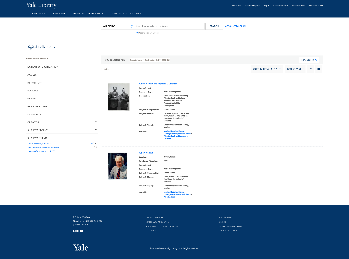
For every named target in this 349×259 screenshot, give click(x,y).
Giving (222, 222)
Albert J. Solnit (146, 153)
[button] (214, 26)
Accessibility (225, 217)
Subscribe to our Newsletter (162, 226)
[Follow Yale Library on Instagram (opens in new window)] (77, 231)
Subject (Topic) (37, 130)
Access (32, 74)
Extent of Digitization (42, 66)
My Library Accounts (157, 222)
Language (34, 114)
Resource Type (37, 106)
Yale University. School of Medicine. (43, 147)
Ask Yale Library (280, 5)
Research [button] (37, 13)
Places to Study (316, 5)
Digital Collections (40, 47)
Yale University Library (48, 5)
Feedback (151, 231)
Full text (155, 33)
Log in (266, 5)
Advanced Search (236, 26)
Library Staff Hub (228, 231)
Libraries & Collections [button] (87, 13)
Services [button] (58, 13)
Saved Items (236, 5)
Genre (31, 98)
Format (32, 90)
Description (143, 33)
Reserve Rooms (298, 5)
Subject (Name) (38, 138)
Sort (266, 69)
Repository (35, 82)
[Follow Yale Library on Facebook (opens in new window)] (74, 231)
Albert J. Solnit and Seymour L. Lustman (158, 83)
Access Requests (252, 5)
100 (294, 69)
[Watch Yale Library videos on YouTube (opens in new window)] (81, 231)
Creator (33, 122)
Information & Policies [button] (125, 13)
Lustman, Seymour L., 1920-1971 (41, 151)
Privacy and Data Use (230, 226)
